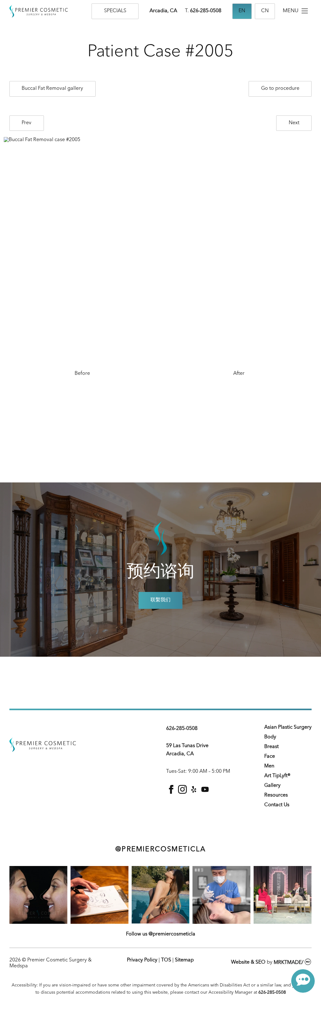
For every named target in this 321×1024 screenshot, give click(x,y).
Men (269, 766)
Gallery (272, 785)
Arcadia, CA (163, 10)
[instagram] (182, 792)
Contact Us (276, 804)
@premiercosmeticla (160, 849)
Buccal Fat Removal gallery (52, 88)
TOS (166, 960)
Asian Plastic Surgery (288, 727)
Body (270, 737)
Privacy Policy (142, 960)
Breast (271, 746)
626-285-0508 (205, 10)
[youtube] (205, 792)
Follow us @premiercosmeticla (160, 934)
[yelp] (193, 792)
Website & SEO (248, 962)
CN (265, 10)
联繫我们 (160, 600)
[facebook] (171, 792)
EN (242, 10)
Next (294, 122)
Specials (115, 10)
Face (269, 756)
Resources (276, 795)
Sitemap (184, 960)
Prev (26, 122)
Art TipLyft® (277, 775)
